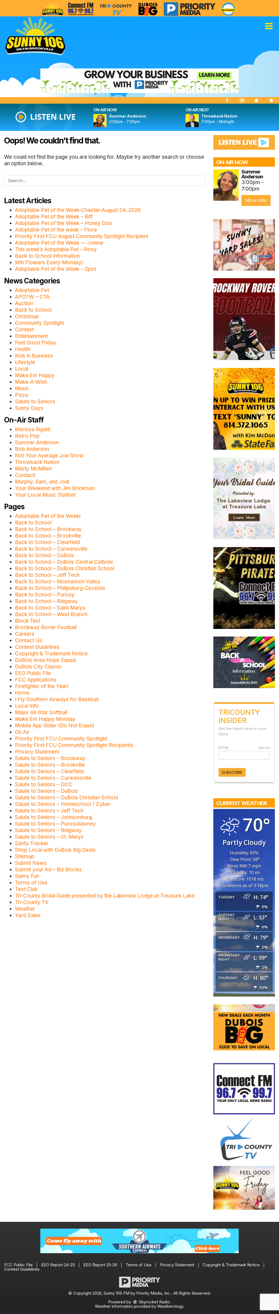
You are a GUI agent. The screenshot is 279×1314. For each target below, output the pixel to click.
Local (21, 369)
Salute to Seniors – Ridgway (48, 830)
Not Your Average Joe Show (49, 455)
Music (22, 388)
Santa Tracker (31, 843)
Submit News (31, 863)
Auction (24, 303)
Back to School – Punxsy (45, 595)
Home (22, 693)
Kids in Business (34, 356)
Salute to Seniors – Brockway (50, 758)
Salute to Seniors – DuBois (46, 791)
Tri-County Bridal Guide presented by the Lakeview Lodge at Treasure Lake (105, 896)
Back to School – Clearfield (47, 542)
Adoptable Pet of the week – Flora (56, 230)
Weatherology (170, 1306)
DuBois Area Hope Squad (45, 660)
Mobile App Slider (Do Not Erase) (55, 725)
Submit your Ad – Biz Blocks (48, 869)
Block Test (27, 621)
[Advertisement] (139, 80)
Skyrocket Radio (154, 1301)
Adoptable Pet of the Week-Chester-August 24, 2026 (78, 210)
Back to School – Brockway (48, 529)
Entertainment (31, 336)
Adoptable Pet (32, 290)
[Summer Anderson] (106, 120)
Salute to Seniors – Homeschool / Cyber (63, 804)
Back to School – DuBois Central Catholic (64, 562)
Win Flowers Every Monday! (49, 262)
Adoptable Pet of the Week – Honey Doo (63, 223)
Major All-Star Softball (41, 712)
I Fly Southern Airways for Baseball (57, 699)
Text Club (26, 889)
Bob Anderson (32, 449)
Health (22, 349)
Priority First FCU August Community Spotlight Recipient (81, 236)
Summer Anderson (37, 442)
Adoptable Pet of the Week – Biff (54, 217)
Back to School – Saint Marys (50, 608)
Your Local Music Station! (45, 495)
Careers (24, 634)
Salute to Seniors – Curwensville (53, 778)
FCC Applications (35, 680)
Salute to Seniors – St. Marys (49, 837)
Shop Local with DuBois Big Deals (55, 850)
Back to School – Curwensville (51, 549)
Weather (25, 909)
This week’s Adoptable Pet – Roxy (56, 249)
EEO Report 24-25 (58, 1264)
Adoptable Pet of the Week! (48, 516)
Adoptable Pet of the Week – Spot (55, 269)
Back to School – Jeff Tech (47, 575)
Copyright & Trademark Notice (51, 653)
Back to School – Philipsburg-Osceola (60, 588)
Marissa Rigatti (32, 429)
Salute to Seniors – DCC (43, 784)
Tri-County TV (31, 902)
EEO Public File (33, 673)
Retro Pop (27, 436)
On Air (22, 732)
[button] (269, 26)
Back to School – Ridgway (46, 601)
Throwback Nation (37, 462)
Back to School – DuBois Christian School (64, 568)
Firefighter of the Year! (42, 686)
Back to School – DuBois (44, 555)
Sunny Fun (27, 876)
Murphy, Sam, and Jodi (42, 482)
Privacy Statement (37, 752)
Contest (24, 329)
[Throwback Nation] (198, 120)
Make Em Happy (34, 375)
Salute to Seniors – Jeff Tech (49, 811)
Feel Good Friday (35, 343)
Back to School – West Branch (51, 614)
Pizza (21, 395)
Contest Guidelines (37, 647)
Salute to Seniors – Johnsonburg (53, 817)
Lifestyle (25, 362)
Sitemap (24, 856)
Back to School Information (47, 256)
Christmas (27, 316)
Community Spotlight (39, 323)
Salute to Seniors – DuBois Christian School (66, 797)
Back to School (33, 310)
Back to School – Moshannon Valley (58, 581)
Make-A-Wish (31, 382)
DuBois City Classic (38, 667)
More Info (255, 200)
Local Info (27, 706)
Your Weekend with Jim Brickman (55, 488)
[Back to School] (244, 662)
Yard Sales (28, 915)
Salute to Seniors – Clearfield (49, 771)
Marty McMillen (33, 469)
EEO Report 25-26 (100, 1264)
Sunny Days (29, 408)
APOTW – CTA (32, 297)
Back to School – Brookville (48, 536)
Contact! (25, 475)
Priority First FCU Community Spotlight (61, 739)
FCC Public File (18, 1264)
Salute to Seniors (35, 401)
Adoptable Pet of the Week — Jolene (59, 243)
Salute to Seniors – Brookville (50, 765)
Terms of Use (31, 883)
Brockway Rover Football (46, 627)
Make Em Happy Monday (45, 719)
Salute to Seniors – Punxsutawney (55, 824)
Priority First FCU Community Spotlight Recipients (74, 745)
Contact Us (28, 640)
